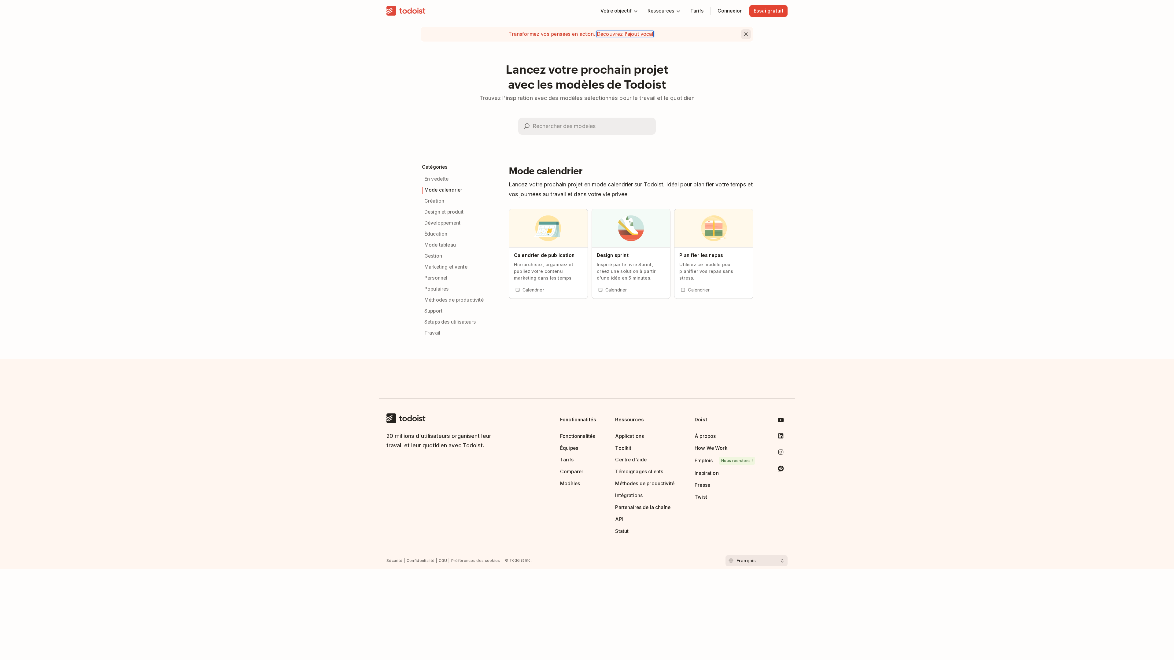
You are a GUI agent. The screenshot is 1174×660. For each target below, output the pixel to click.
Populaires (436, 289)
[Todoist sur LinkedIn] (781, 437)
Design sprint (613, 255)
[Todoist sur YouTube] (781, 421)
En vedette (436, 179)
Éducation (435, 234)
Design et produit (444, 212)
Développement (442, 223)
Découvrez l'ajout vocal (625, 34)
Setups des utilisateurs (450, 322)
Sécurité (394, 560)
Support (433, 311)
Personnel (435, 278)
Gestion (433, 256)
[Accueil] (406, 11)
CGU (443, 560)
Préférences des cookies (475, 560)
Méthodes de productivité (454, 300)
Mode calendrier (443, 190)
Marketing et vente (445, 267)
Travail (432, 333)
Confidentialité (421, 560)
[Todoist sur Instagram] (781, 453)
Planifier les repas (701, 255)
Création (434, 201)
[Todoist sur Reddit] (781, 469)
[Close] (746, 34)
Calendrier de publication (544, 255)
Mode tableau (440, 245)
